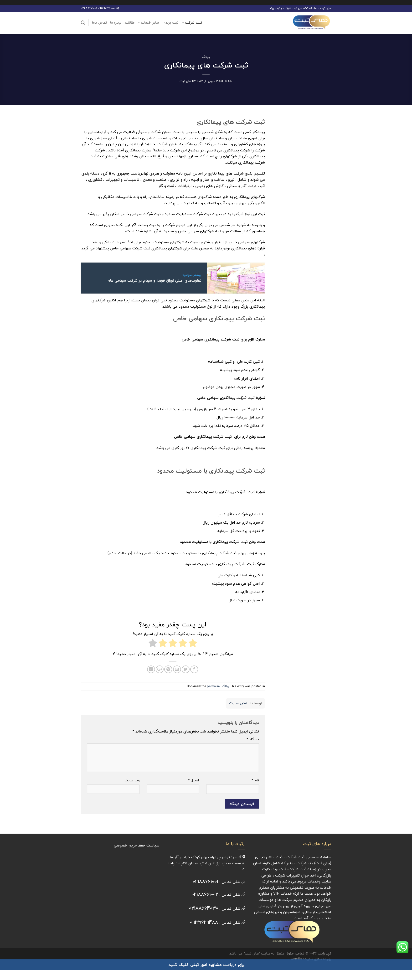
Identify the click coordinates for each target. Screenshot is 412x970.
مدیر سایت (238, 703)
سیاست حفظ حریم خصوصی (137, 845)
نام (255, 780)
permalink (213, 686)
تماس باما (99, 23)
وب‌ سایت (131, 780)
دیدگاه (253, 739)
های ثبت (185, 81)
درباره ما (116, 23)
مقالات (129, 23)
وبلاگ (206, 57)
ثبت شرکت (193, 23)
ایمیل (193, 780)
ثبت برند (171, 23)
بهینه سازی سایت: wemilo (311, 959)
